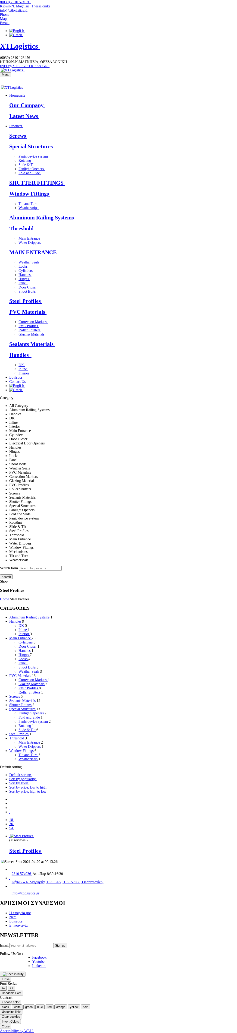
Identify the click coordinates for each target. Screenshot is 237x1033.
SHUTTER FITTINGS (37, 183)
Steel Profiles (25, 301)
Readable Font (11, 993)
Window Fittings (29, 194)
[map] (9, 878)
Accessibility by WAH (17, 1031)
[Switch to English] (17, 31)
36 (11, 824)
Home (5, 599)
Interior (24, 373)
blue (40, 1007)
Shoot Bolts (28, 291)
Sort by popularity (23, 779)
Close (5, 979)
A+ (11, 988)
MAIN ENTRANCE (33, 252)
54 (11, 828)
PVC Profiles (29, 326)
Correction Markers (33, 322)
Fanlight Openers (32, 169)
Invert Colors (10, 1021)
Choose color (10, 1002)
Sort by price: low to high (28, 787)
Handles (25, 275)
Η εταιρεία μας (20, 913)
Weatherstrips (29, 208)
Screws (18, 136)
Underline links (12, 1012)
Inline (23, 369)
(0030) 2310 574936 (15, 2)
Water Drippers (30, 242)
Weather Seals (29, 262)
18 (11, 820)
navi (85, 1007)
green (29, 1007)
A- (3, 988)
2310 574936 (22, 874)
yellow (74, 1007)
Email (4, 945)
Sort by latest (19, 783)
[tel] (9, 869)
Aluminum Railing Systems (42, 218)
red (49, 1007)
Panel (23, 283)
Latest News (24, 116)
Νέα (12, 917)
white (17, 1007)
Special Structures (31, 146)
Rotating (25, 160)
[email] (9, 886)
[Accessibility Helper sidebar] (12, 974)
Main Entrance (30, 238)
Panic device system (34, 156)
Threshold (22, 228)
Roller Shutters (30, 330)
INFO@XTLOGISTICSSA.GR (25, 66)
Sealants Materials (32, 344)
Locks (23, 266)
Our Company (27, 105)
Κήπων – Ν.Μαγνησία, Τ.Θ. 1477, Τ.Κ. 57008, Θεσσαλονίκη (57, 882)
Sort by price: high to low (28, 791)
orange (60, 1007)
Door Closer (28, 287)
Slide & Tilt (27, 165)
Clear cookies (11, 1016)
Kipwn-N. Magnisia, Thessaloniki (25, 6)
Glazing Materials (32, 334)
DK (22, 365)
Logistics (16, 921)
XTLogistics (20, 46)
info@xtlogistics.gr (14, 10)
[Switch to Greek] (16, 35)
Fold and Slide (30, 173)
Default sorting (20, 775)
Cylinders (26, 271)
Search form (9, 568)
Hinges (24, 279)
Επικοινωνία (18, 925)
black (5, 1007)
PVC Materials (28, 312)
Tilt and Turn (28, 204)
